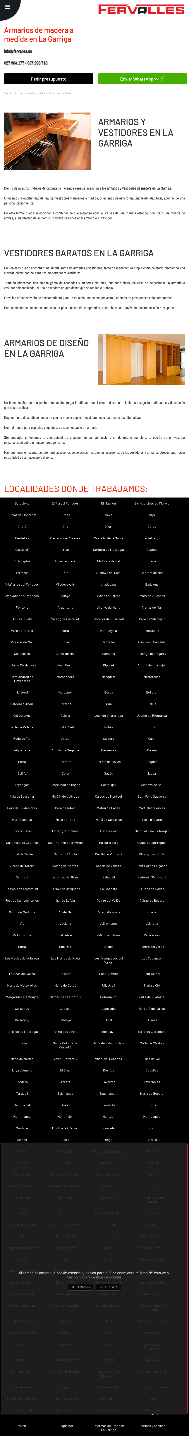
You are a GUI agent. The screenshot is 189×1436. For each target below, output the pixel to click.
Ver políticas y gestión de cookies (94, 1277)
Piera (22, 762)
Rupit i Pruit (65, 727)
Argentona (65, 607)
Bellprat (152, 692)
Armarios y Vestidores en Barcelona (43, 93)
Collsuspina (22, 561)
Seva (108, 515)
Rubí (152, 727)
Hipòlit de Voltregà (65, 796)
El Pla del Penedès (65, 503)
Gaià (65, 1105)
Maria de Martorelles (22, 985)
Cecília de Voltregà (108, 854)
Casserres (108, 750)
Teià (65, 573)
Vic (22, 923)
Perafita (65, 762)
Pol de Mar (65, 912)
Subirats (65, 947)
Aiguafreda (22, 750)
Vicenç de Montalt (65, 866)
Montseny (152, 630)
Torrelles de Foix (65, 1031)
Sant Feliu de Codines (22, 842)
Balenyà (65, 1020)
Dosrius (108, 1070)
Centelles (22, 538)
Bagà (108, 1140)
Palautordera (108, 842)
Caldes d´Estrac (108, 596)
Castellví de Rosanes (65, 538)
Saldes (109, 947)
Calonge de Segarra (152, 654)
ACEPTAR (108, 1287)
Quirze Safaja (65, 900)
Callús (151, 704)
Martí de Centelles (108, 819)
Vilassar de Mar (22, 642)
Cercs (152, 526)
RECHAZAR (80, 1287)
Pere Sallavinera (109, 912)
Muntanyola (108, 630)
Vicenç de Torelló (22, 866)
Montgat (108, 1116)
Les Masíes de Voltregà (22, 958)
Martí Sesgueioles (152, 808)
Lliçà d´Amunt (22, 1070)
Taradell (22, 1093)
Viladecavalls (65, 584)
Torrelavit (109, 1031)
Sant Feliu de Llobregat (152, 831)
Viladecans (108, 584)
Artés (65, 738)
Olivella (152, 1020)
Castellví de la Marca (108, 538)
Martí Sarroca (22, 819)
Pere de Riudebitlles (22, 808)
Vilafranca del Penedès (22, 584)
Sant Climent (108, 974)
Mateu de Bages (108, 808)
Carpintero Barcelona (14, 93)
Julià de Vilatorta (151, 997)
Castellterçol (151, 538)
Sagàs (108, 773)
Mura (65, 630)
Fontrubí (108, 1105)
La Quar (65, 974)
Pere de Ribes (65, 808)
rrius (65, 549)
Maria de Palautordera (108, 1043)
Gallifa (22, 773)
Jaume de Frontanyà (152, 715)
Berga (108, 692)
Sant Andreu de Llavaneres (22, 679)
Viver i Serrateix (65, 1059)
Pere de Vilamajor (152, 619)
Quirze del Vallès (108, 900)
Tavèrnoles (152, 1082)
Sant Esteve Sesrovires (65, 842)
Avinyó (65, 596)
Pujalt (22, 1426)
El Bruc (65, 1070)
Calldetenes (22, 715)
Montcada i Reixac (65, 1128)
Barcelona (22, 503)
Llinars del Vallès (152, 947)
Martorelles (152, 677)
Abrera (65, 1082)
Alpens (22, 1140)
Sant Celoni (151, 974)
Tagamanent (108, 1093)
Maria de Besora (152, 1093)
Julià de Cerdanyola (22, 665)
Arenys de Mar (152, 607)
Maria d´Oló (152, 985)
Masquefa (109, 677)
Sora (65, 773)
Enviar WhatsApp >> (139, 78)
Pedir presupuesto (48, 78)
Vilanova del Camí (108, 573)
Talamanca (65, 1093)
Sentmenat (22, 1105)
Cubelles (152, 1070)
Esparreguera (65, 561)
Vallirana (152, 923)
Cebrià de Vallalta (108, 866)
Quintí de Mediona (22, 912)
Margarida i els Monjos (22, 997)
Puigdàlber (65, 1426)
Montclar (22, 1128)
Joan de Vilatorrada (108, 715)
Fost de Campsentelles (22, 900)
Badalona (152, 584)
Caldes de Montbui (108, 796)
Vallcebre (65, 935)
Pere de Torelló (22, 630)
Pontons (22, 607)
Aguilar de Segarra (65, 750)
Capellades (108, 1008)
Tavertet (108, 1082)
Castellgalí (108, 785)
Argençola (22, 785)
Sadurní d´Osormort (152, 877)
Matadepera (65, 677)
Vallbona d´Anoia (109, 935)
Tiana (152, 561)
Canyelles (109, 642)
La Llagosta (108, 889)
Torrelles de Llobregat (22, 1031)
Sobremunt (108, 997)
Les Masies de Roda (65, 958)
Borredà (65, 704)
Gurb (151, 1128)
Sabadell (108, 877)
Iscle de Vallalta (22, 727)
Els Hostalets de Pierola (151, 503)
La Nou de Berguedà (65, 889)
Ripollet (108, 665)
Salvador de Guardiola (108, 619)
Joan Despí (65, 665)
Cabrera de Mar (152, 573)
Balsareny (22, 1020)
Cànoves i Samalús (152, 642)
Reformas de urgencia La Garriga (108, 1428)
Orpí (152, 515)
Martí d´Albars (152, 819)
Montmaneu (22, 1116)
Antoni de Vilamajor (152, 665)
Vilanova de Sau (151, 785)
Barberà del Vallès (152, 1008)
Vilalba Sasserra (22, 796)
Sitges (65, 515)
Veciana (65, 923)
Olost (108, 1020)
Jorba (152, 1105)
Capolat (65, 1008)
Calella (65, 715)
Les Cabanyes (152, 958)
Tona (65, 642)
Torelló (22, 1043)
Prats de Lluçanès (152, 596)
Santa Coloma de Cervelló (65, 1045)
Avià (109, 704)
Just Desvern (108, 831)
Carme (152, 750)
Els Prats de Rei (108, 561)
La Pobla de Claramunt (22, 889)
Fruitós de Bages (151, 889)
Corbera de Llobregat (108, 549)
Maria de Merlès (22, 1059)
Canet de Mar (65, 654)
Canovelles (22, 654)
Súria (22, 947)
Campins (108, 654)
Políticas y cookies (151, 1426)
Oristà (22, 526)
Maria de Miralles (152, 1043)
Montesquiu (152, 1116)
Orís (65, 526)
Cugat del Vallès (22, 854)
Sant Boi (22, 877)
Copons (151, 549)
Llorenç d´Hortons (65, 831)
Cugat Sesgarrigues (151, 842)
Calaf (151, 738)
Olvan (109, 526)
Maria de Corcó (65, 985)
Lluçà (152, 773)
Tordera (22, 1082)
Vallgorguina (22, 935)
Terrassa (22, 573)
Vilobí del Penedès (108, 1059)
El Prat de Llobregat (22, 515)
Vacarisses (152, 935)
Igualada (108, 1128)
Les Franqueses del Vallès (108, 960)
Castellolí (22, 549)
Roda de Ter (22, 738)
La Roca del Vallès (22, 974)
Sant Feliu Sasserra (152, 796)
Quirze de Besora (152, 900)
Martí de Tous (65, 819)
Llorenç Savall (22, 831)
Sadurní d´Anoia (65, 854)
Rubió (108, 727)
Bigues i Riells (22, 619)
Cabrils (152, 1140)
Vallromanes (109, 923)
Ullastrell (108, 985)
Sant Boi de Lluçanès (152, 866)
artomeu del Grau (65, 877)
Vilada (151, 912)
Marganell (65, 692)
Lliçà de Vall (151, 1059)
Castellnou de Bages (65, 785)
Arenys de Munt (108, 607)
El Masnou (108, 503)
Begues (151, 762)
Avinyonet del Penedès (22, 596)
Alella (65, 1140)
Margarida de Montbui (65, 997)
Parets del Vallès (109, 762)
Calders (108, 738)
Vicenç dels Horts (152, 854)
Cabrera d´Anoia (22, 704)
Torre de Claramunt (152, 1031)
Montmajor (65, 1116)
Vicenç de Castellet (65, 619)
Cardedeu (22, 1008)
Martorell (22, 692)
